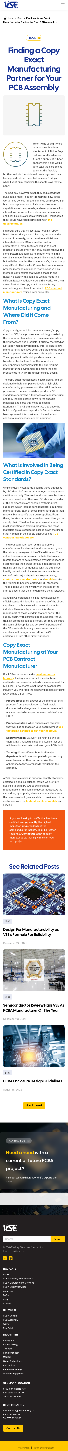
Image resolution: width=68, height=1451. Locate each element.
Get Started (34, 1105)
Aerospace (8, 1340)
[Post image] (34, 894)
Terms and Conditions (44, 1447)
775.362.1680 (14, 1418)
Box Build (8, 1328)
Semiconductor (11, 1352)
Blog (20, 18)
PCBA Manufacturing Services (18, 1282)
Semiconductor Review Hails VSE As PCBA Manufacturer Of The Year (33, 1008)
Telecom (7, 1348)
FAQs (6, 1295)
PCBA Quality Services (14, 1286)
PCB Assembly (10, 1319)
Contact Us (13, 1428)
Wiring (6, 1324)
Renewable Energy (12, 1369)
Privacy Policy (23, 1448)
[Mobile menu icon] (63, 5)
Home (10, 18)
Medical (7, 1357)
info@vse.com (18, 1251)
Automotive (9, 1365)
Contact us (28, 833)
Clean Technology (12, 1361)
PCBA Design (10, 1315)
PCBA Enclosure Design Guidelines (32, 1081)
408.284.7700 (14, 1396)
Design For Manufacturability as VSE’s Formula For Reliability (31, 932)
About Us (8, 1291)
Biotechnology (10, 1344)
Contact (7, 1303)
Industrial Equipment (13, 1373)
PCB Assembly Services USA (18, 1278)
